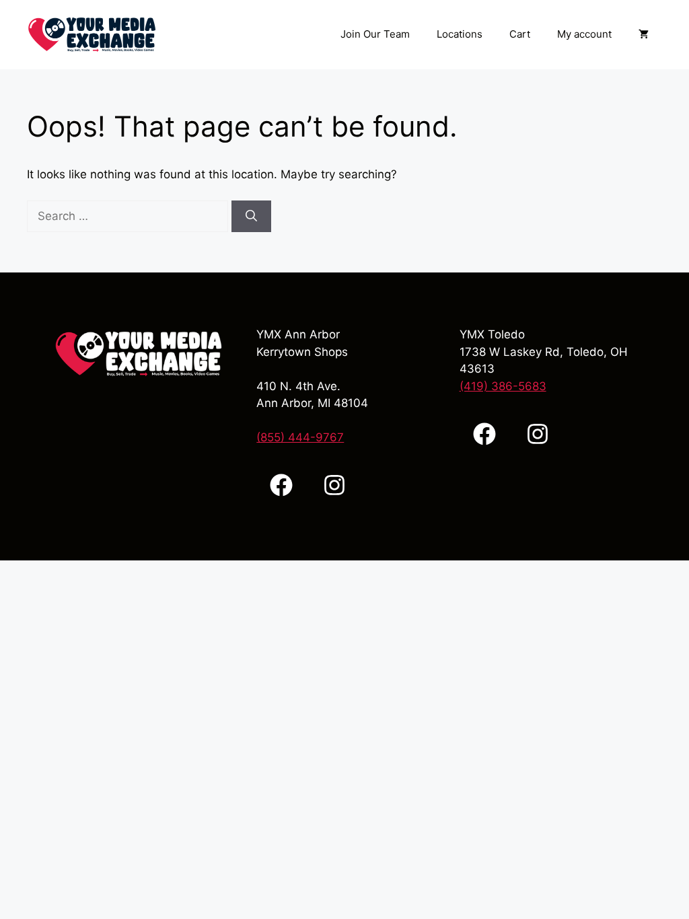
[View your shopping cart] (643, 34)
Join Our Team (375, 34)
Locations (459, 34)
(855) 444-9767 (300, 437)
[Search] (251, 216)
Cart (519, 34)
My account (584, 34)
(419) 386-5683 (503, 386)
